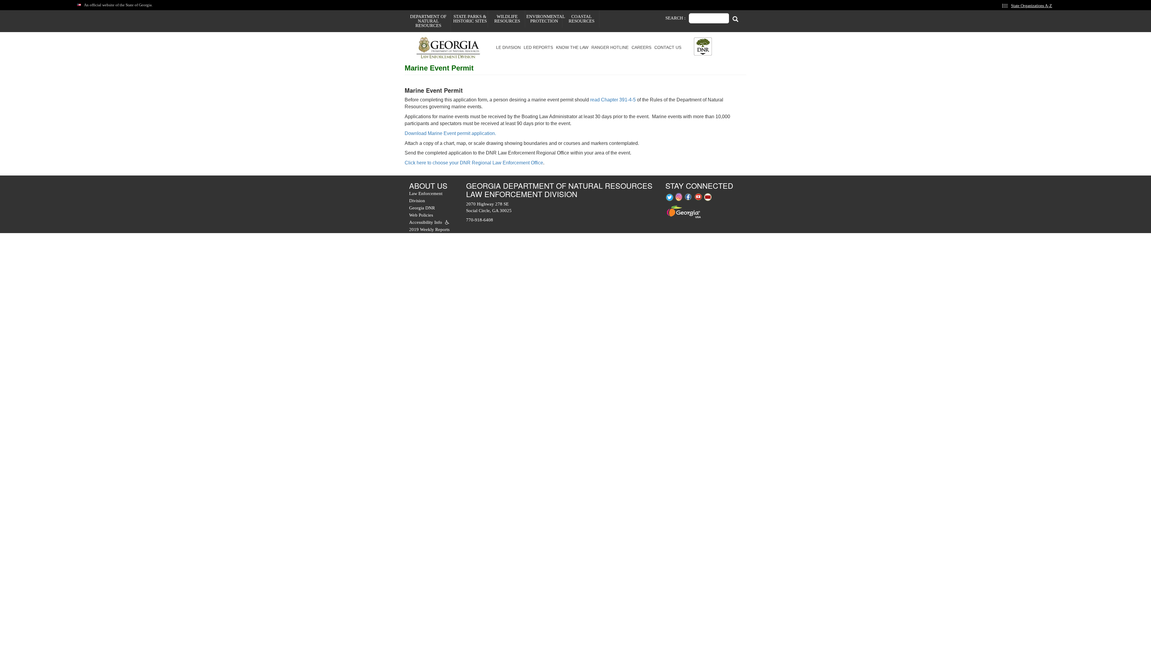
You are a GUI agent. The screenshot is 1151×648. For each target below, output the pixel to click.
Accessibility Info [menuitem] (425, 222)
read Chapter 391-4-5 (613, 99)
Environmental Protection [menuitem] (544, 18)
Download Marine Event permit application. (450, 133)
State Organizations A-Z (1031, 5)
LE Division (508, 47)
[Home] (450, 47)
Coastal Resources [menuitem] (581, 18)
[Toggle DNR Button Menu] (703, 47)
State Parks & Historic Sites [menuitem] (470, 18)
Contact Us (667, 47)
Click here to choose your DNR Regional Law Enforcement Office (474, 162)
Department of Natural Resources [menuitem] (428, 21)
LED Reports (538, 47)
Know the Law (572, 47)
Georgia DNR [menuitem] (422, 208)
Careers (641, 47)
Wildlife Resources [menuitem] (507, 18)
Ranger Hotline (610, 47)
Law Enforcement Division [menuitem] (425, 197)
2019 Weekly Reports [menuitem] (429, 229)
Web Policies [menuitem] (421, 215)
